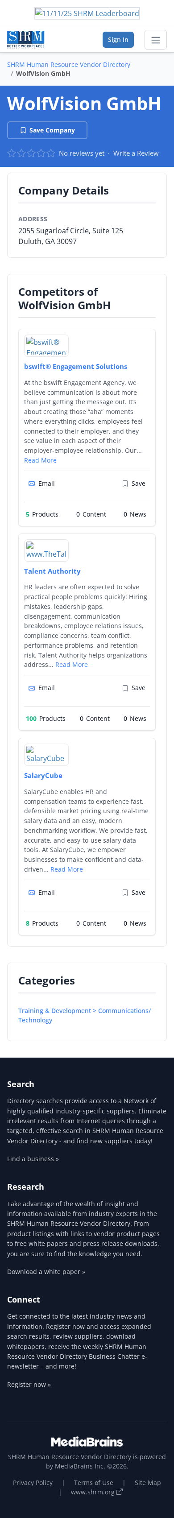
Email (46, 483)
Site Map (148, 1482)
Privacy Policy (33, 1482)
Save (138, 483)
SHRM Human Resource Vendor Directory (68, 64)
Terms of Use (93, 1482)
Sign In (118, 39)
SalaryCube (43, 775)
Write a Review (136, 153)
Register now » (29, 1384)
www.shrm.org (93, 1492)
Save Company (52, 130)
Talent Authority (52, 571)
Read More (40, 460)
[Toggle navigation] (156, 40)
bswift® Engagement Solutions (75, 366)
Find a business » (33, 1158)
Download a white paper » (46, 1271)
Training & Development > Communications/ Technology (84, 1015)
